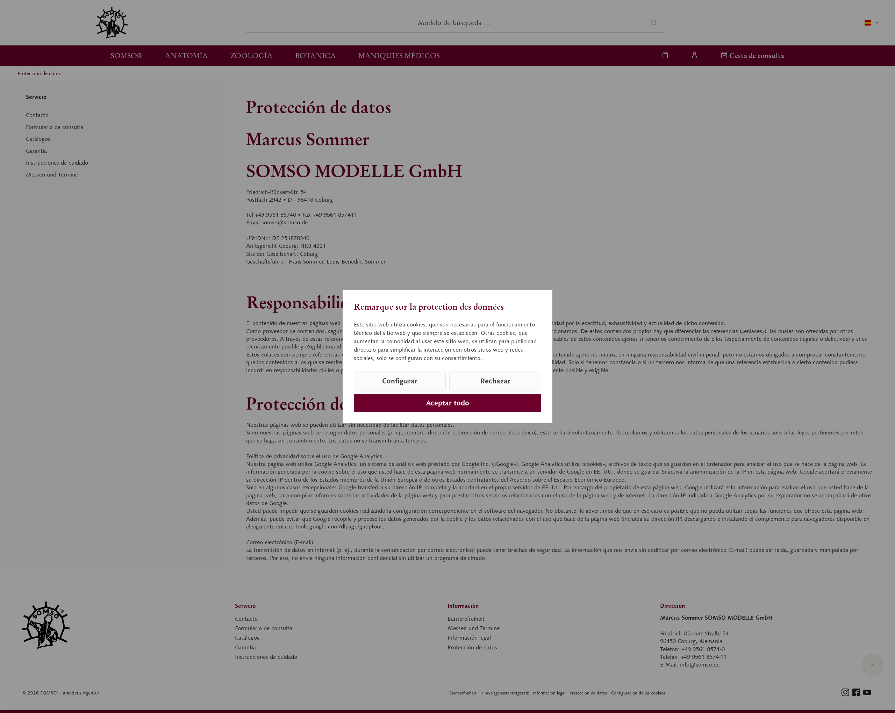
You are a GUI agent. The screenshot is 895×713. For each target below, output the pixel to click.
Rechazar (495, 381)
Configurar (399, 381)
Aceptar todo (447, 403)
